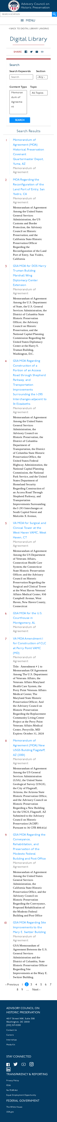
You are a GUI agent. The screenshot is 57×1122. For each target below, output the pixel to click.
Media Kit (10, 1045)
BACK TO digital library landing (29, 29)
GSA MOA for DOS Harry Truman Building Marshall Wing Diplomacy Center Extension (29, 276)
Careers (10, 1035)
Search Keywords (20, 71)
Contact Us (11, 1030)
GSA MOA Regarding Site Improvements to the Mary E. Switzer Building (29, 927)
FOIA (8, 1085)
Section (40, 71)
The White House (14, 1107)
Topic (33, 87)
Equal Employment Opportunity (21, 1095)
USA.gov (10, 1112)
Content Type (18, 87)
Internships (11, 1040)
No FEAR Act (12, 1090)
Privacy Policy (12, 1081)
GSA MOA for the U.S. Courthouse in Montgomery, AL (27, 618)
